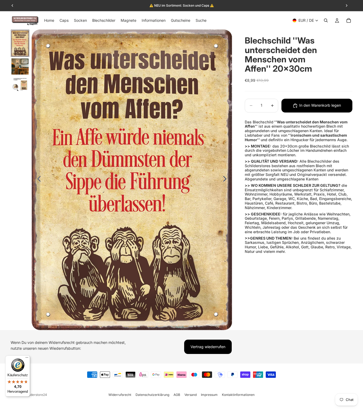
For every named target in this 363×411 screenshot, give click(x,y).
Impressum (209, 395)
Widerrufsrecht (119, 395)
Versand (190, 395)
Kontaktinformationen (238, 395)
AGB (177, 395)
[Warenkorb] (348, 20)
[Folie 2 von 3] (20, 66)
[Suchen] (326, 20)
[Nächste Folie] (226, 180)
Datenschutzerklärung (152, 395)
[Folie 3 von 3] (20, 85)
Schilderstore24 (35, 395)
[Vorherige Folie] (38, 180)
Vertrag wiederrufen (208, 346)
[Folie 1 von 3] (20, 43)
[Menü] (27, 359)
